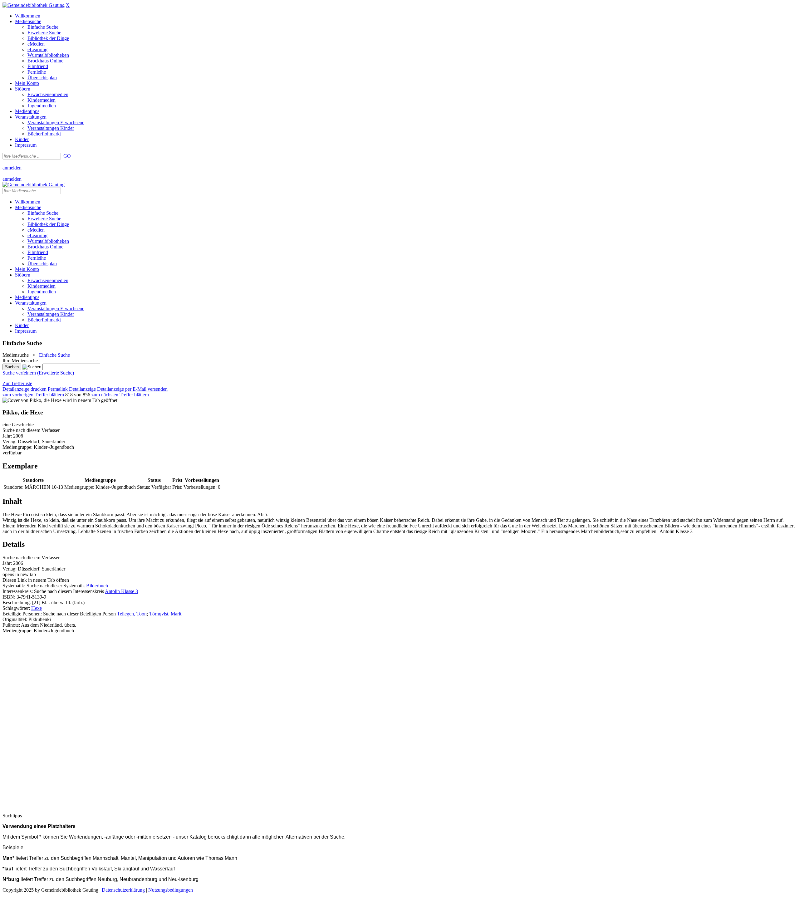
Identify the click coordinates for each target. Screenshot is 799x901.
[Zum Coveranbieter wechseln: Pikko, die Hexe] (31, 400)
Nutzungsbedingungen (170, 890)
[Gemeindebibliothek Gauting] (33, 5)
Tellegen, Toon (132, 613)
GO (67, 156)
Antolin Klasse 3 (121, 591)
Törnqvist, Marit (165, 613)
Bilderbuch (97, 585)
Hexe (36, 608)
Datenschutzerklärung (123, 890)
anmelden (12, 167)
